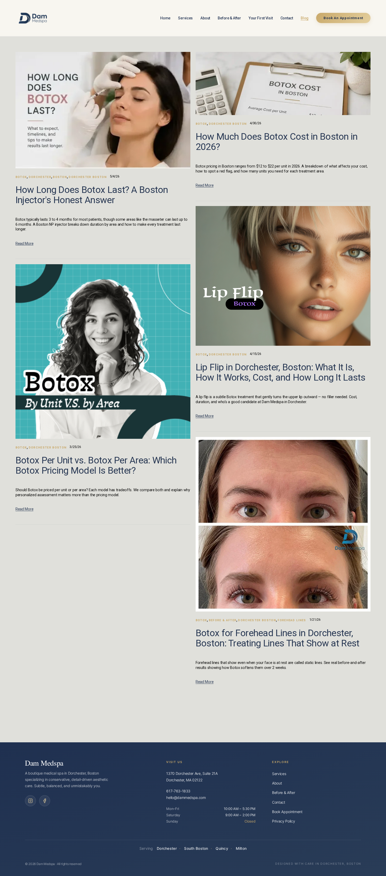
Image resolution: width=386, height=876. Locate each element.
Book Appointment (287, 811)
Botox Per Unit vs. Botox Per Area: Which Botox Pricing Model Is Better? (96, 465)
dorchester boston (87, 177)
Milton (241, 848)
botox (21, 177)
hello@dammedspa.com (186, 797)
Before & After (229, 18)
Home (165, 18)
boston (60, 177)
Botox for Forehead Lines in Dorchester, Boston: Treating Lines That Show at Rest (277, 638)
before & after (222, 620)
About (205, 18)
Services (185, 18)
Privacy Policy (283, 821)
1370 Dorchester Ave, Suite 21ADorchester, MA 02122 (191, 776)
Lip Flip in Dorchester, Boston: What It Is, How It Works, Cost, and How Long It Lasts (281, 372)
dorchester (40, 177)
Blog (305, 18)
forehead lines (292, 620)
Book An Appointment (343, 18)
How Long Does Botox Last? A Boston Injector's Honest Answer (91, 195)
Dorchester (167, 848)
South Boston (196, 848)
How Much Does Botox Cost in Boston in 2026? (277, 141)
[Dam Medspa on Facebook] (44, 800)
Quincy (222, 848)
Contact (286, 18)
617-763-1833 (178, 791)
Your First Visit (261, 18)
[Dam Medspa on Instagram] (30, 800)
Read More (24, 243)
